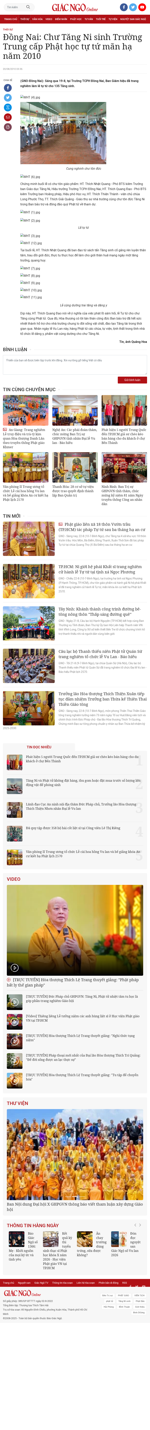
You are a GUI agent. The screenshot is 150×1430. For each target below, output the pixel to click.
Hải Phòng (109, 1307)
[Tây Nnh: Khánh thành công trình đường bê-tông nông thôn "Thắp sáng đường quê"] (29, 623)
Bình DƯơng (139, 1312)
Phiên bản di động (108, 1282)
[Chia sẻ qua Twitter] (8, 98)
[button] (136, 1248)
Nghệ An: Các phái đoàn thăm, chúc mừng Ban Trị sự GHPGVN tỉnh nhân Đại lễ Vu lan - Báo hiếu (74, 436)
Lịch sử (8, 27)
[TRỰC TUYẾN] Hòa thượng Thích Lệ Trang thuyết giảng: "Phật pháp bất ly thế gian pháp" (73, 982)
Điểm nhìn (61, 19)
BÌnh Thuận (124, 1307)
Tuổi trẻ (101, 19)
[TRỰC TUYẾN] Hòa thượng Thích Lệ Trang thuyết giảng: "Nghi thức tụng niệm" (80, 1038)
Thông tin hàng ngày (33, 1225)
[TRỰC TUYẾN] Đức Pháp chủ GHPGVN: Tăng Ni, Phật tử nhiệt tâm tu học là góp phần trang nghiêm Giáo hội (82, 998)
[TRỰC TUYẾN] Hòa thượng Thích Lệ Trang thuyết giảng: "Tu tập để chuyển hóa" (82, 1077)
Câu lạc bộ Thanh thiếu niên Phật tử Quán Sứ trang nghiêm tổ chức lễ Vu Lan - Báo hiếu (100, 654)
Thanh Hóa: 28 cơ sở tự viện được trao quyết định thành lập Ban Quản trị (73, 491)
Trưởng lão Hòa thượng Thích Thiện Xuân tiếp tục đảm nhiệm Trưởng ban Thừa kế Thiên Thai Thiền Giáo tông (103, 699)
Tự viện (113, 19)
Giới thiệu (140, 1307)
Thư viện (17, 1103)
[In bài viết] (8, 127)
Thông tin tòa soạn (62, 1282)
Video (49, 19)
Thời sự (24, 19)
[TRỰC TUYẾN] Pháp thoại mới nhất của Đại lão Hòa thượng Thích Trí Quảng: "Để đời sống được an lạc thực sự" (83, 1057)
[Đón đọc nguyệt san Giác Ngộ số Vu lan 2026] (119, 1239)
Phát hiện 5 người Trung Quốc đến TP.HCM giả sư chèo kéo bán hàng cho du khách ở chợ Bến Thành (124, 436)
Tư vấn (89, 19)
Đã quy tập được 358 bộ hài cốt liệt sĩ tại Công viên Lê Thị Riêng (73, 828)
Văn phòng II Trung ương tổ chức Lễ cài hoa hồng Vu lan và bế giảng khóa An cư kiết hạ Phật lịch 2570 (25, 493)
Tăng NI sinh (124, 1301)
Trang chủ (10, 19)
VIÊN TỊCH (139, 1295)
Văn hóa (37, 19)
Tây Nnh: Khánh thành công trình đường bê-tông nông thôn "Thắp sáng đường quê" (100, 611)
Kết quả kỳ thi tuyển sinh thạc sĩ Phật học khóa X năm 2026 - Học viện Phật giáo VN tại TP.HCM (57, 1250)
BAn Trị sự (107, 1295)
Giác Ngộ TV (41, 1282)
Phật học (76, 19)
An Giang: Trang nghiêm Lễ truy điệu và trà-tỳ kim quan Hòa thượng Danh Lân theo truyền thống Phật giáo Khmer (24, 438)
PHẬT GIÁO (123, 1295)
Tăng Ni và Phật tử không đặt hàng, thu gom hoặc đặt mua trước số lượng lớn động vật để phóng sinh (83, 782)
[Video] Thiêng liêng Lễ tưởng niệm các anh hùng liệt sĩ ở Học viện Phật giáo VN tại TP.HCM (82, 1018)
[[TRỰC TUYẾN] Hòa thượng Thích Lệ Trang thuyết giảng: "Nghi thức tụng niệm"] (14, 1041)
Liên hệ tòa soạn (86, 1282)
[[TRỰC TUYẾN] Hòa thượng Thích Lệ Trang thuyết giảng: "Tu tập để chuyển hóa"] (14, 1080)
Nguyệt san (24, 1282)
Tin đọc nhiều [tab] (39, 747)
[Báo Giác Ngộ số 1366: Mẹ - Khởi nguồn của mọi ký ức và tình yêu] (16, 1239)
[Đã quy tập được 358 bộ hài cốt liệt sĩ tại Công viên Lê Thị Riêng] (14, 834)
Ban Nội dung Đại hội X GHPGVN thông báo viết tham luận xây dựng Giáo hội (75, 1206)
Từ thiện (21, 27)
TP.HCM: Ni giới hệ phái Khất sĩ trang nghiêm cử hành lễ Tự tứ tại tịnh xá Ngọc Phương (100, 569)
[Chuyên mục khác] (142, 27)
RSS (124, 1282)
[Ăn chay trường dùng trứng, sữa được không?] (85, 1239)
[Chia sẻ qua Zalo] (8, 107)
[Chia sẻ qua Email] (8, 117)
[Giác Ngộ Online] (46, 1293)
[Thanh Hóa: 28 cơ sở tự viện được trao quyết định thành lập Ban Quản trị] (75, 467)
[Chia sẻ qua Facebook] (8, 88)
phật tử (109, 1301)
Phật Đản (140, 1301)
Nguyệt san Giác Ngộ (133, 19)
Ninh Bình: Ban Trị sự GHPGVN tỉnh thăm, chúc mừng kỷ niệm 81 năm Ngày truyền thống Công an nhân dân (122, 495)
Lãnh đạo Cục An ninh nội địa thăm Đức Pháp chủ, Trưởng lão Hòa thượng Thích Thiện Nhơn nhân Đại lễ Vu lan (81, 806)
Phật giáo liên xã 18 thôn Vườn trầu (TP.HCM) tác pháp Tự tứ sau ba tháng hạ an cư (102, 527)
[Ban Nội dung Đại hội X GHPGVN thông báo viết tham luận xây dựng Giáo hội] (75, 1154)
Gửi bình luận (132, 380)
